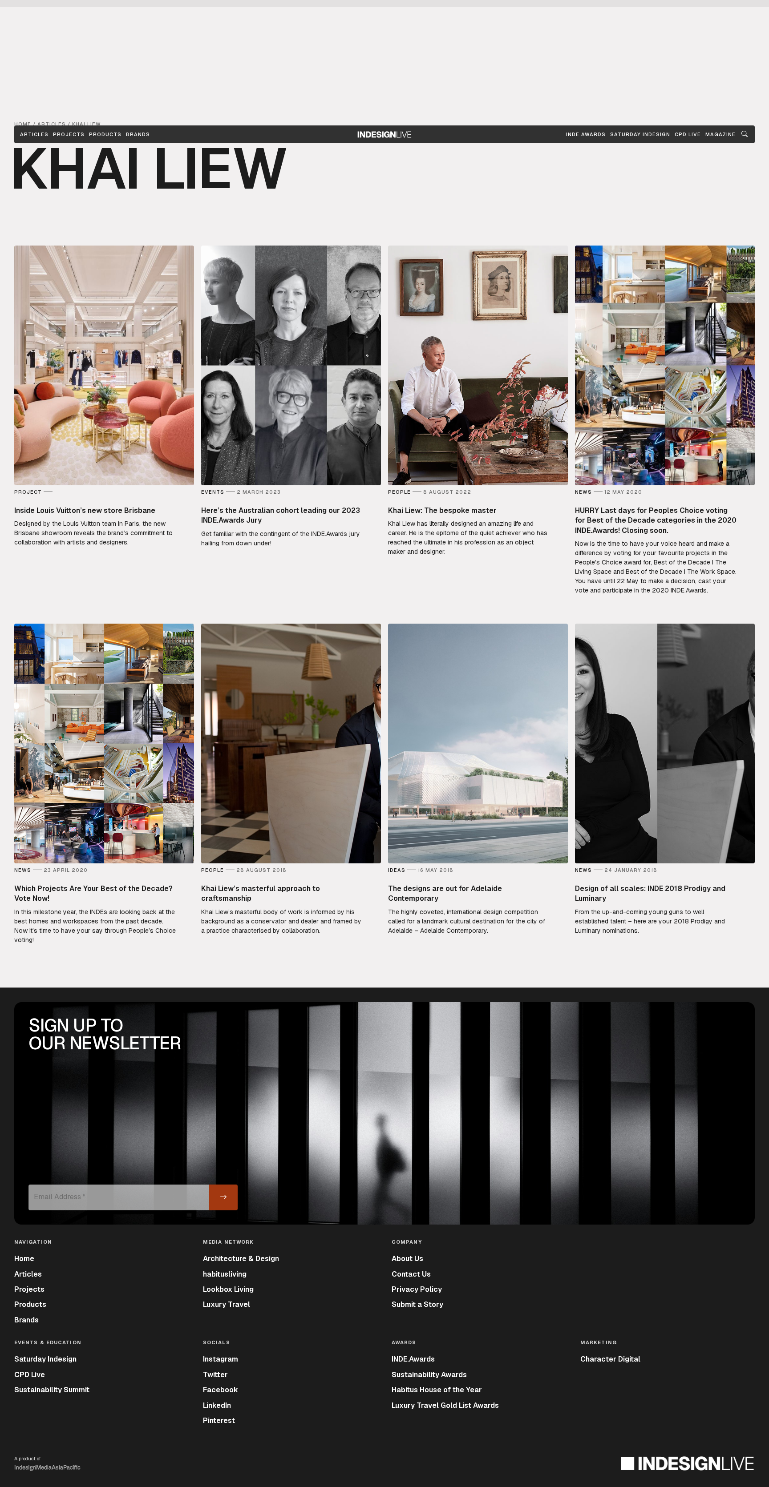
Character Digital (610, 1359)
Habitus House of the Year (437, 1389)
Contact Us (411, 1274)
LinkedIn (217, 1405)
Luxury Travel (226, 1304)
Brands (138, 134)
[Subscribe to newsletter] (223, 1197)
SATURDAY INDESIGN (640, 134)
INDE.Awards (413, 1359)
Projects (69, 134)
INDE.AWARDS (586, 134)
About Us (407, 1258)
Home (24, 1258)
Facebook (220, 1389)
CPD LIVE (688, 134)
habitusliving (225, 1274)
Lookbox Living (228, 1289)
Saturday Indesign (45, 1359)
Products (105, 134)
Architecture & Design (241, 1258)
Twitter (215, 1374)
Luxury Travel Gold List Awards (445, 1405)
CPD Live (29, 1374)
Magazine (720, 134)
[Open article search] (744, 134)
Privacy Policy (417, 1289)
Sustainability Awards (429, 1374)
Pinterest (219, 1420)
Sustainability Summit (51, 1389)
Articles (34, 134)
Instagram (220, 1359)
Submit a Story (417, 1304)
